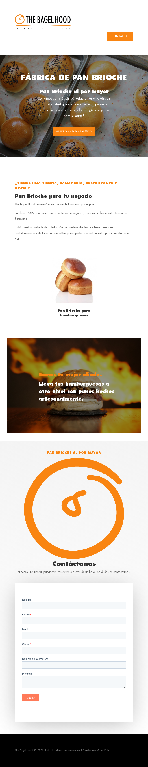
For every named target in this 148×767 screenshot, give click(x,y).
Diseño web (89, 750)
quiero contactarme (72, 131)
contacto (120, 36)
